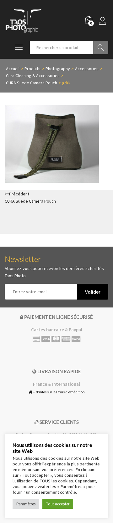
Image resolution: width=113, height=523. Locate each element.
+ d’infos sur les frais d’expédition (58, 392)
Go (100, 47)
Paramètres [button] (25, 504)
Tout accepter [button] (57, 504)
